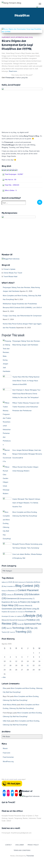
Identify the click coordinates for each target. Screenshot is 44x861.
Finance (25, 602)
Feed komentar (8, 757)
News (26, 37)
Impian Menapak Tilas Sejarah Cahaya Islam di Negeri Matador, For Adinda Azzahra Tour (26, 502)
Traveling (23, 631)
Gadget (35, 602)
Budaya (5, 590)
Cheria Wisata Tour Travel (12, 273)
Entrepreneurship (27, 598)
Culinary (10, 594)
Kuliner (13, 616)
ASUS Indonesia (20, 582)
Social (31, 37)
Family (16, 602)
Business (12, 590)
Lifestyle (32, 615)
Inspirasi (5, 612)
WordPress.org (8, 761)
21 (28, 665)
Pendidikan (33, 620)
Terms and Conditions (22, 850)
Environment (6, 37)
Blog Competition (9, 586)
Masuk (5, 748)
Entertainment (12, 598)
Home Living (32, 609)
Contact (8, 845)
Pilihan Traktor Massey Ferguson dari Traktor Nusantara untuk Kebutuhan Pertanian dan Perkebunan (25, 406)
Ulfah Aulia (6, 721)
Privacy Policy (33, 845)
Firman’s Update (9, 269)
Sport (9, 628)
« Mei (4, 677)
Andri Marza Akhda (9, 705)
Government (9, 609)
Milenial (5, 620)
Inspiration (13, 611)
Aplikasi (5, 582)
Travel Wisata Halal (10, 276)
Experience (7, 602)
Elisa (4, 688)
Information (20, 37)
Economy (21, 594)
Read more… (14, 71)
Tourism (5, 632)
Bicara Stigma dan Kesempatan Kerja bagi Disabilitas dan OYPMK (17, 45)
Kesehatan (30, 612)
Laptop (20, 616)
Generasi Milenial (25, 605)
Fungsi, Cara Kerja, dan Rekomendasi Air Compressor (22, 316)
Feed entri (6, 753)
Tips (33, 628)
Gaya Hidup (10, 605)
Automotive (31, 582)
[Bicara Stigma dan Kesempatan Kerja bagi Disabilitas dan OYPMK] (22, 30)
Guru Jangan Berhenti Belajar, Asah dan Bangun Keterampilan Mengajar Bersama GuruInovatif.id (27, 454)
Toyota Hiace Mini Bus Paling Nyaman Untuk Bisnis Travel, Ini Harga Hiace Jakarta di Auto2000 (25, 380)
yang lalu (21, 77)
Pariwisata (21, 620)
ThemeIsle (30, 856)
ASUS (11, 582)
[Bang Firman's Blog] (12, 3)
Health (13, 37)
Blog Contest (27, 585)
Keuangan (6, 616)
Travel (12, 632)
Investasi (21, 611)
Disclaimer (19, 845)
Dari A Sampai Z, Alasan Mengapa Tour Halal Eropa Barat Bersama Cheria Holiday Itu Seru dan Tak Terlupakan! (26, 393)
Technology (21, 628)
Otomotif (13, 620)
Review (9, 623)
